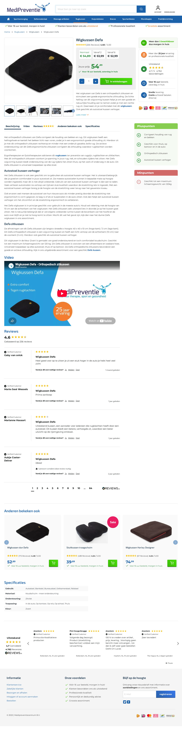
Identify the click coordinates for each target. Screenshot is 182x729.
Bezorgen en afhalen (17, 692)
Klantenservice (14, 684)
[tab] (12, 126)
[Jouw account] (158, 8)
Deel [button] (78, 370)
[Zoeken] (141, 9)
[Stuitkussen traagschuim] (91, 532)
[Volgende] (71, 70)
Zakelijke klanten (15, 688)
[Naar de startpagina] (28, 8)
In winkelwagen (118, 81)
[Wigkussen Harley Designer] (151, 532)
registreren (166, 694)
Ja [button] (66, 370)
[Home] (8, 19)
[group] (19, 337)
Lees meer (81, 114)
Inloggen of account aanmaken (22, 696)
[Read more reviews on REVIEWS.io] (13, 653)
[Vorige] (6, 70)
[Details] (53, 563)
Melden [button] (71, 370)
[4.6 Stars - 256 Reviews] (48, 126)
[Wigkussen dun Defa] (32, 532)
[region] (103, 644)
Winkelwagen (169, 12)
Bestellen (11, 700)
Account (157, 12)
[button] (32, 488)
